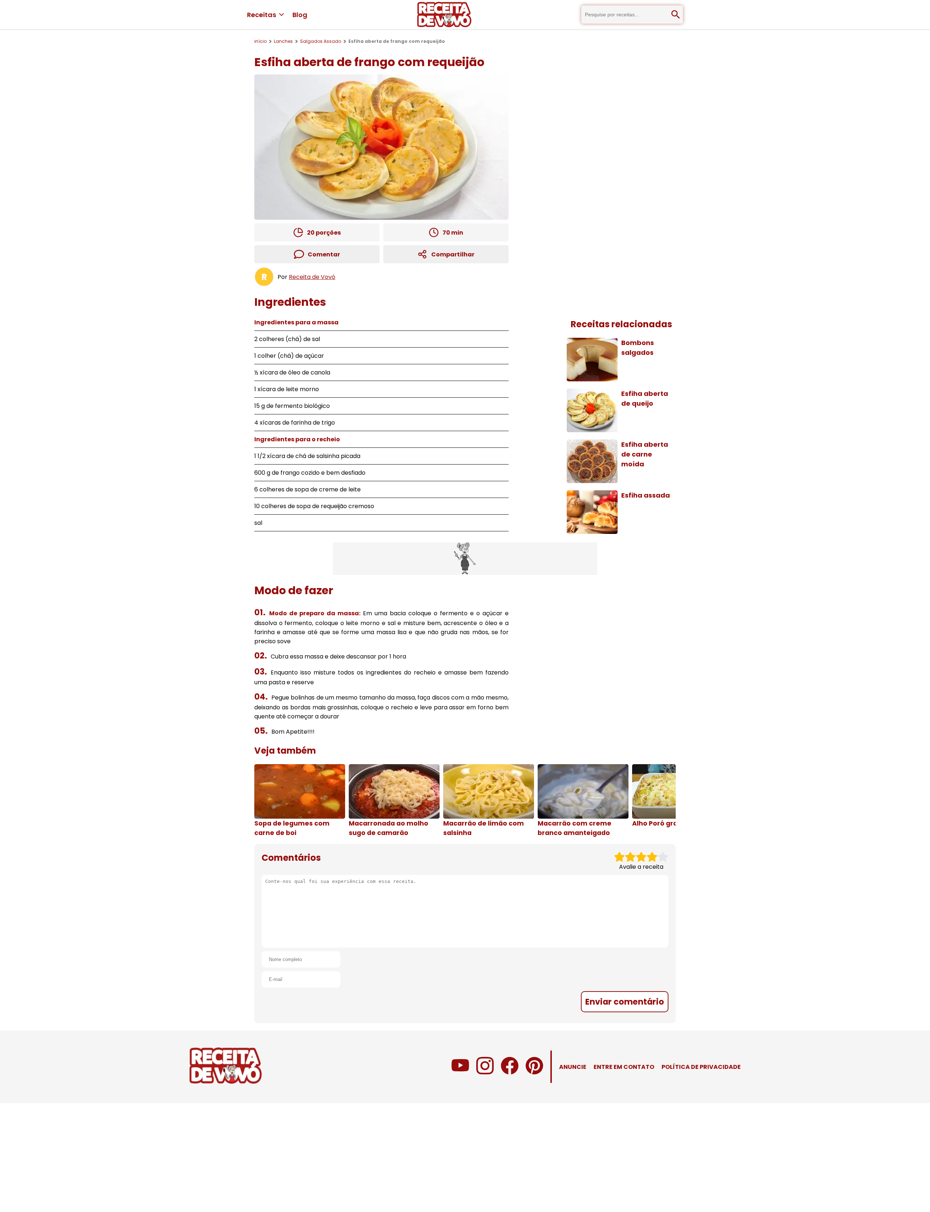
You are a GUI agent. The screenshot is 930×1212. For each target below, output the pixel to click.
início (260, 41)
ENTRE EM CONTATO (624, 1067)
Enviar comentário (624, 1002)
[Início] (444, 14)
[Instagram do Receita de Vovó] (485, 1072)
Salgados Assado (320, 41)
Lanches (283, 41)
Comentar (324, 254)
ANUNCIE (572, 1067)
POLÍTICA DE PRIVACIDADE (701, 1067)
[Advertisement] (465, 558)
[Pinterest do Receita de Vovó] (534, 1072)
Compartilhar (452, 254)
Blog (299, 14)
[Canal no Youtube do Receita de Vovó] (460, 1072)
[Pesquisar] (675, 14)
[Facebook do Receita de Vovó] (509, 1072)
